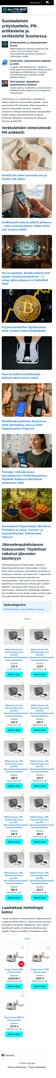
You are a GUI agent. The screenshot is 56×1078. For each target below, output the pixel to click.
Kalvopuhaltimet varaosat (32, 609)
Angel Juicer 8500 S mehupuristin (14, 1018)
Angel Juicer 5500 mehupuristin (14, 970)
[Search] (35, 10)
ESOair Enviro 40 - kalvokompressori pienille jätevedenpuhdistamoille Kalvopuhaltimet (42, 654)
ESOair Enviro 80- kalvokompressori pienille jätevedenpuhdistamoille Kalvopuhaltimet (42, 710)
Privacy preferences (17, 1067)
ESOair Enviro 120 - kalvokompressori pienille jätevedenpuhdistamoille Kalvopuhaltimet (42, 766)
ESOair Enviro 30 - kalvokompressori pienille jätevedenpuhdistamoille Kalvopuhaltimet (16, 654)
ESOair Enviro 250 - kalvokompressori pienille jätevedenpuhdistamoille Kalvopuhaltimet (16, 878)
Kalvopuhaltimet (11, 609)
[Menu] (50, 10)
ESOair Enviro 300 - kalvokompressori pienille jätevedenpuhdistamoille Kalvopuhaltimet (42, 878)
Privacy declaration (37, 1067)
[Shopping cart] (43, 10)
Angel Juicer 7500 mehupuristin (40, 970)
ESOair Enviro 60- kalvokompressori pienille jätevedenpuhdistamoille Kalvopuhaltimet (16, 710)
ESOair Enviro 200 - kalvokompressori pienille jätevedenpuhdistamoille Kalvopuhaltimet (42, 822)
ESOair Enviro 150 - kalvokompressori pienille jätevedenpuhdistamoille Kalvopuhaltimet (16, 822)
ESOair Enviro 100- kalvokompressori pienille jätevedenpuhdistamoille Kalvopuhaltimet (16, 766)
